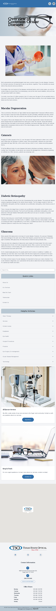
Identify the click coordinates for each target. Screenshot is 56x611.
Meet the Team (7, 292)
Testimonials (6, 297)
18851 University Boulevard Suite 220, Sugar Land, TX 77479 (28, 571)
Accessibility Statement (35, 607)
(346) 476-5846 (28, 578)
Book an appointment (28, 581)
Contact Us (6, 302)
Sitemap (50, 607)
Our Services (6, 287)
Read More (28, 419)
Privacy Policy (44, 607)
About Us (5, 282)
